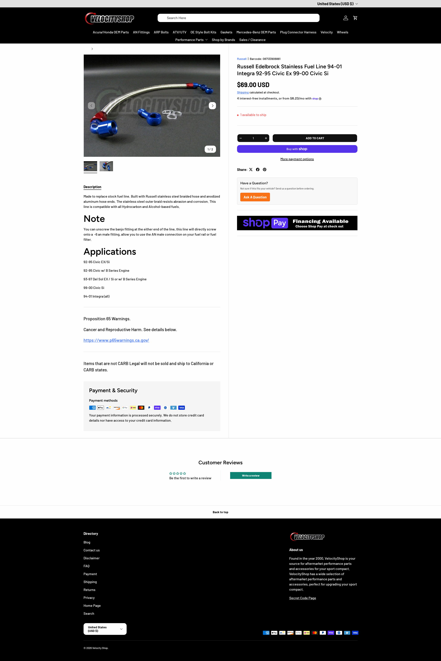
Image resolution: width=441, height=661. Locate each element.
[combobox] (239, 18)
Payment (90, 574)
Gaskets (226, 32)
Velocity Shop (100, 647)
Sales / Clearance (252, 40)
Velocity (327, 32)
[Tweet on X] (250, 169)
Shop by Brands (223, 40)
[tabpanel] (152, 246)
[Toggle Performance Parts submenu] (206, 40)
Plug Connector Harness (298, 32)
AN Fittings (141, 32)
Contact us (92, 550)
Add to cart (315, 138)
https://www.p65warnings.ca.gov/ (116, 340)
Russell (242, 59)
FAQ (87, 566)
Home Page (92, 605)
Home (87, 48)
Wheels (342, 32)
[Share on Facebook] (257, 169)
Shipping (243, 92)
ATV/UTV (179, 32)
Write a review (251, 475)
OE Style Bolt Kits (203, 32)
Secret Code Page (302, 598)
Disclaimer (92, 558)
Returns (89, 590)
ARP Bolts (161, 32)
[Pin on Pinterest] (264, 169)
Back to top (220, 512)
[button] (355, 18)
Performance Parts (189, 40)
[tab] (92, 187)
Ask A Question (255, 197)
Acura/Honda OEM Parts (111, 32)
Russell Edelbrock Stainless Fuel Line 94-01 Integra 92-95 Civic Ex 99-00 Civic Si (120, 48)
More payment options (297, 159)
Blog (87, 542)
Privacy (89, 597)
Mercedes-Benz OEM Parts (256, 32)
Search (89, 613)
